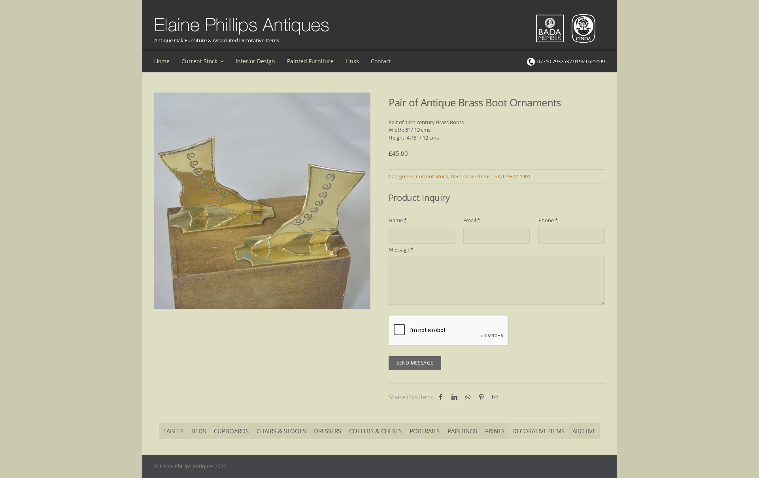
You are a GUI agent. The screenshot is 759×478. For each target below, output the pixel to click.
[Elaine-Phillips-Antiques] (241, 18)
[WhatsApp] (467, 397)
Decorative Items (471, 176)
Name (398, 220)
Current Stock (432, 176)
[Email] (495, 397)
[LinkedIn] (454, 397)
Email (471, 220)
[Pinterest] (481, 397)
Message (401, 249)
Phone (548, 220)
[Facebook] (440, 397)
